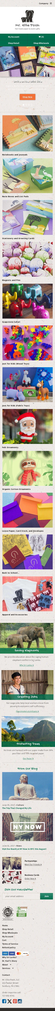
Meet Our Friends (32, 864)
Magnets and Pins (11, 280)
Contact (6, 974)
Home (5, 925)
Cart (4, 940)
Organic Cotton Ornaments (16, 489)
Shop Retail (13, 43)
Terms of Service (10, 943)
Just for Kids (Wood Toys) (15, 363)
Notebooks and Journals (15, 154)
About (6, 964)
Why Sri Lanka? (9, 957)
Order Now (29, 878)
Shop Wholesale (41, 43)
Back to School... (10, 572)
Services (8, 968)
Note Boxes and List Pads (15, 196)
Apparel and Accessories (15, 614)
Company (45, 3)
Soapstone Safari (11, 322)
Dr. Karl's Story (9, 960)
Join (46, 896)
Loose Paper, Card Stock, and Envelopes (23, 531)
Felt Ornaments (10, 447)
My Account (13, 36)
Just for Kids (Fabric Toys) (16, 405)
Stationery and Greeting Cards (18, 238)
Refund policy (9, 947)
